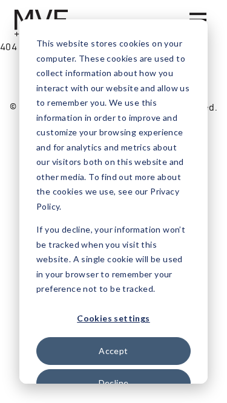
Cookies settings (113, 318)
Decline (114, 383)
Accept (113, 351)
